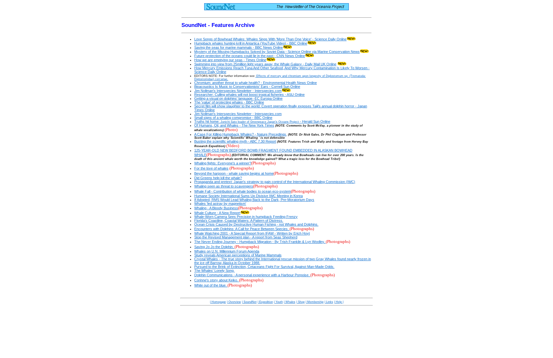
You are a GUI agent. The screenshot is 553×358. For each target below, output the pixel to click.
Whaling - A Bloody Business (216, 208)
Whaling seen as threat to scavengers (223, 186)
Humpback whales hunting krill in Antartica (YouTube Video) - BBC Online (250, 43)
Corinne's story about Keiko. (216, 280)
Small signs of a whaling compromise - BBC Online (233, 118)
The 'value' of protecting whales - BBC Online (229, 102)
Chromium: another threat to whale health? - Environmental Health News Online (255, 83)
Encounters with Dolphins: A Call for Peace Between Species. (242, 229)
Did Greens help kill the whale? (218, 178)
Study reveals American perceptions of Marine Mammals (238, 255)
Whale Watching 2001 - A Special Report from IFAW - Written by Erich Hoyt (252, 233)
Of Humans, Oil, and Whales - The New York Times (234, 125)
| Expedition (265, 302)
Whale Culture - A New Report (217, 213)
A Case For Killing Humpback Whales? (224, 134)
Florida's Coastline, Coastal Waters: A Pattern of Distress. (238, 220)
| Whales (289, 302)
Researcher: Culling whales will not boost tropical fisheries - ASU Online (249, 94)
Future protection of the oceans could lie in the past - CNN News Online (249, 56)
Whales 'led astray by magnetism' (220, 203)
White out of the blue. (211, 285)
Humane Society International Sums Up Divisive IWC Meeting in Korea (248, 196)
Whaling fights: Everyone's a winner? (222, 163)
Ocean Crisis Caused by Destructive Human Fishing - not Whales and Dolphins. (256, 224)
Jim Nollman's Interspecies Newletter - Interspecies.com (238, 91)
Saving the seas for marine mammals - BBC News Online (238, 47)
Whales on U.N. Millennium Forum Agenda (226, 251)
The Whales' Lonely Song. (214, 270)
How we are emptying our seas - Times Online (230, 60)
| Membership (315, 302)
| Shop (300, 302)
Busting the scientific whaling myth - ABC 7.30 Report (235, 141)
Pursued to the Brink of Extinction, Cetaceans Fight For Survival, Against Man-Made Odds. (264, 267)
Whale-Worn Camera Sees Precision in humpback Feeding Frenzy (246, 217)
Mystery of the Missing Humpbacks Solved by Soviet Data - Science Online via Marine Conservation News (277, 52)
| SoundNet (249, 302)
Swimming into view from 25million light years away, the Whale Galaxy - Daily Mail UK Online (265, 64)
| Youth (278, 302)
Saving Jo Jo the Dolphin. (214, 247)
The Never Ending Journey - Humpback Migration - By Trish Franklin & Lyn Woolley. (260, 242)
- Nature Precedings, (271, 134)
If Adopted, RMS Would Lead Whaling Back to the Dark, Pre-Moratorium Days (254, 200)
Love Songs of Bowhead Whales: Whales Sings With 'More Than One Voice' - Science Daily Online (270, 39)
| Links (329, 302)
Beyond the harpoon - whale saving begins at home (234, 173)
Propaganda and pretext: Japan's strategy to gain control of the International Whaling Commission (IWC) (274, 182)
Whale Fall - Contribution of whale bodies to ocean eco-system (242, 191)
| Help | (338, 302)
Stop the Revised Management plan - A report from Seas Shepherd (245, 237)
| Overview (234, 302)
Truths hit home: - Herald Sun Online (262, 121)
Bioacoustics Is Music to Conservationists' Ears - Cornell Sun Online (247, 86)
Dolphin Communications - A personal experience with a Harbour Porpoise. (252, 275)
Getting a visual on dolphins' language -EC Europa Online (238, 98)
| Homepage (218, 302)
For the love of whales (211, 168)
